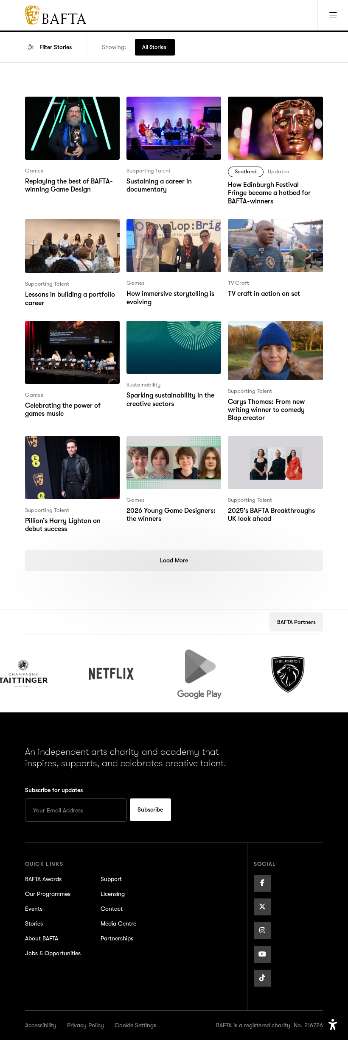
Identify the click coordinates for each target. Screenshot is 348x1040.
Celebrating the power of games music (63, 331)
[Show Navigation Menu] (332, 15)
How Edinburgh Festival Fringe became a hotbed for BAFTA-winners (274, 112)
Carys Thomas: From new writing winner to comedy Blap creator (274, 336)
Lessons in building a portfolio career (70, 229)
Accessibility (40, 1025)
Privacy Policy (85, 1025)
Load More (174, 560)
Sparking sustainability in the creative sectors (170, 331)
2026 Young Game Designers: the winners (171, 446)
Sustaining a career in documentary (159, 107)
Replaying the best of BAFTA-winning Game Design (68, 107)
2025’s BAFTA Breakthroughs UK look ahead (271, 446)
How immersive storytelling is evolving (170, 229)
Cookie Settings (135, 1025)
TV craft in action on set (264, 224)
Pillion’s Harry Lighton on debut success (72, 446)
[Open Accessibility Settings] (332, 1024)
